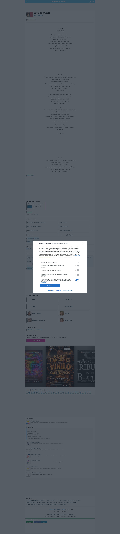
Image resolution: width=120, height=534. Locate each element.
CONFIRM (50, 285)
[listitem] (60, 262)
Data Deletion (51, 290)
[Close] (84, 243)
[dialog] (60, 267)
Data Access (58, 290)
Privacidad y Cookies (67, 290)
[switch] (77, 265)
